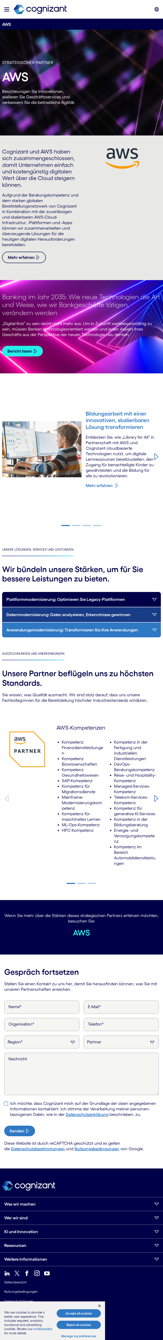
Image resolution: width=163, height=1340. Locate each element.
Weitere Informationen (25, 1259)
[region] (52, 1320)
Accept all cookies (79, 1313)
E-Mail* (94, 1006)
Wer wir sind (16, 1218)
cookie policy (43, 1329)
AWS (81, 932)
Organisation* (21, 1024)
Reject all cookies (78, 1325)
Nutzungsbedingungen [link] (21, 1291)
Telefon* (96, 1024)
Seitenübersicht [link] (15, 1282)
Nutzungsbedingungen (96, 1148)
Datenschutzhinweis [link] (18, 1301)
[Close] (99, 1306)
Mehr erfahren (99, 485)
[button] (6, 9)
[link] (40, 9)
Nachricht (17, 1059)
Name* (15, 1006)
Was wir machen (20, 1204)
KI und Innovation (21, 1231)
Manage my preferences (78, 1336)
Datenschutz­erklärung (87, 1114)
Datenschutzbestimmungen (38, 1148)
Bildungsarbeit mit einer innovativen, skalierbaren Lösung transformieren (117, 420)
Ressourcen (15, 1245)
